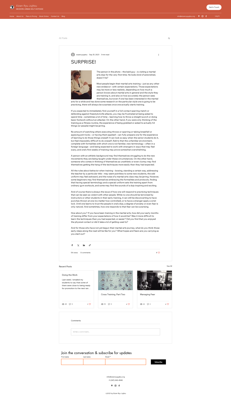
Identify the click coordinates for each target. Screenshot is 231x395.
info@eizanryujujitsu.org (186, 16)
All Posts (63, 38)
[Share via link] (90, 245)
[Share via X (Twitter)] (78, 245)
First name (65, 357)
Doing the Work (69, 275)
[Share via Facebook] (72, 245)
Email (107, 357)
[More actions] (158, 54)
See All (169, 266)
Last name (86, 357)
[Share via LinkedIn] (84, 245)
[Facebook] (206, 16)
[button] (169, 38)
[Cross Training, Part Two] (115, 280)
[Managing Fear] (154, 280)
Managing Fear (147, 294)
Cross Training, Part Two (113, 294)
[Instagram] (202, 16)
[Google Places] (199, 16)
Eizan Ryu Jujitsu (26, 5)
